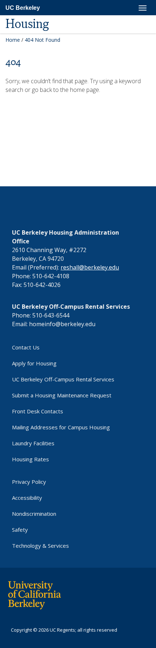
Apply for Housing (34, 363)
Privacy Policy (29, 481)
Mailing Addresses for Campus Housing (61, 427)
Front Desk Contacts (37, 411)
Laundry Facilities (33, 443)
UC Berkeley (22, 8)
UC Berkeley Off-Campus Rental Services (63, 379)
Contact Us (26, 347)
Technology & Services (40, 545)
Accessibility (27, 497)
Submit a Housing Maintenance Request (61, 395)
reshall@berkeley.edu (90, 267)
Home (12, 39)
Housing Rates (30, 459)
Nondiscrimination (34, 513)
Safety (20, 529)
